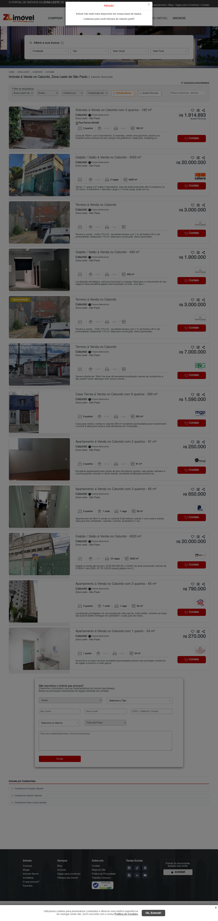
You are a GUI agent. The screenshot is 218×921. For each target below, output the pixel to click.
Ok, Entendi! (153, 912)
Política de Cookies (126, 914)
